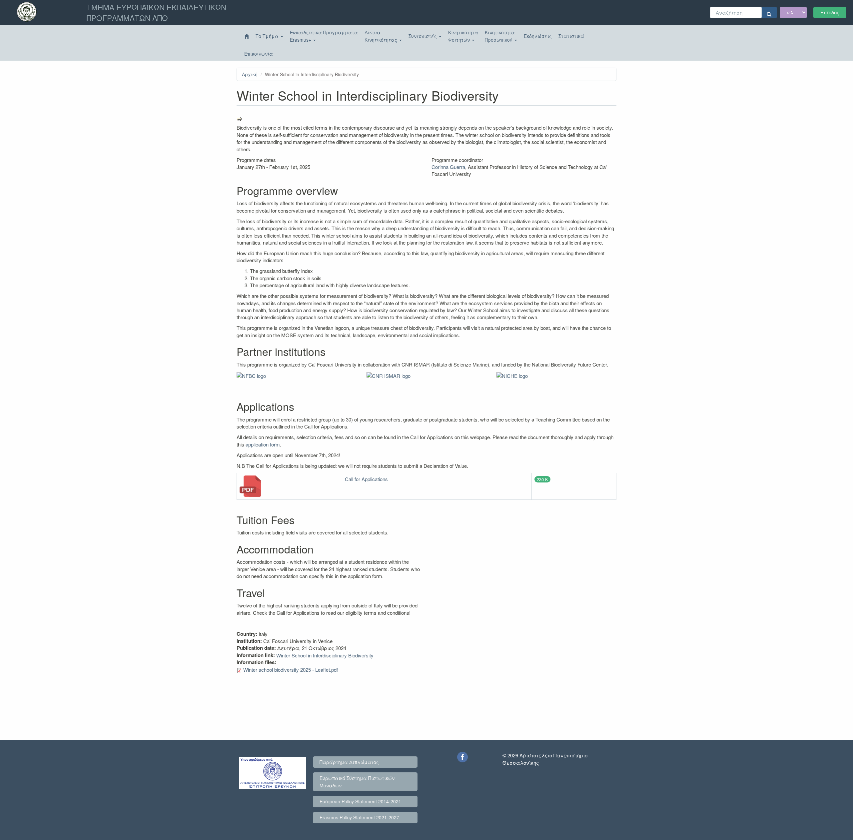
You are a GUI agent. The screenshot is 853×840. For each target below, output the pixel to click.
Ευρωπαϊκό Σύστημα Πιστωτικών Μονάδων (357, 782)
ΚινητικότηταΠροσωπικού (500, 36)
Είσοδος (829, 12)
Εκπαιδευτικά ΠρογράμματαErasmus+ (324, 36)
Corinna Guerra (448, 166)
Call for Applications (366, 478)
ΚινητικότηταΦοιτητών (463, 36)
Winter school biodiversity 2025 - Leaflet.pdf (290, 669)
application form (263, 444)
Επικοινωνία (258, 53)
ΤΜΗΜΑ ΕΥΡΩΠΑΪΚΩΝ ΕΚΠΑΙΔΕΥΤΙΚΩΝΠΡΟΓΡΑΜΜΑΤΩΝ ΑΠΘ (156, 12)
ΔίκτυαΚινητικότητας (382, 36)
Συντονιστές (423, 36)
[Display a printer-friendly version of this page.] (426, 119)
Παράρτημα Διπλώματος (349, 762)
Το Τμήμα (268, 36)
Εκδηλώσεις (538, 36)
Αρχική (250, 74)
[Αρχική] (247, 36)
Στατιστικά (571, 36)
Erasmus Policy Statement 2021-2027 (359, 817)
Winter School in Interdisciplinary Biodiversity (325, 655)
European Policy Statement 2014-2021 (360, 801)
